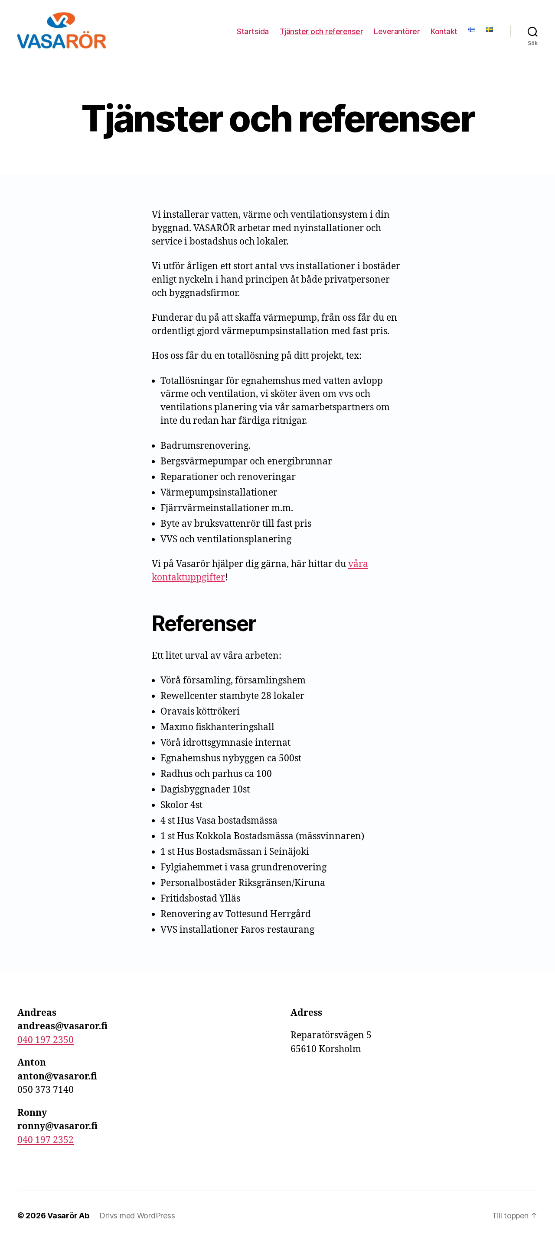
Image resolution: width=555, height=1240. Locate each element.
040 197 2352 (45, 1140)
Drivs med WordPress (137, 1215)
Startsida (253, 31)
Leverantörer (397, 31)
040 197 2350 (45, 1040)
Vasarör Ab (68, 1215)
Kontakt (444, 31)
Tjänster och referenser (321, 31)
